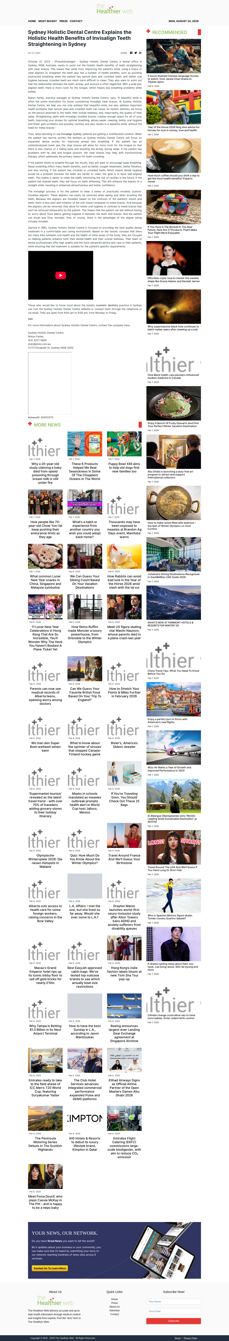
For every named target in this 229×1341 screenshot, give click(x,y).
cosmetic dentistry (107, 305)
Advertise (114, 1310)
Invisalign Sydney (71, 134)
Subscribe (173, 1321)
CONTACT (76, 21)
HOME (32, 21)
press (63, 21)
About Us (114, 1306)
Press (114, 1303)
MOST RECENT (47, 21)
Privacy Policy (190, 1338)
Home (114, 1299)
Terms (177, 1338)
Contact (114, 1314)
